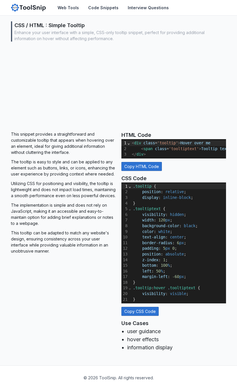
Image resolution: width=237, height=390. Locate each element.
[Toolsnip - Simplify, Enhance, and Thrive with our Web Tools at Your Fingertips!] (28, 8)
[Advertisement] (118, 87)
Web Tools (68, 7)
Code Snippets (103, 7)
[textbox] (178, 242)
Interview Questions (148, 7)
